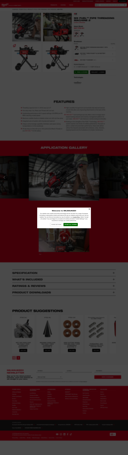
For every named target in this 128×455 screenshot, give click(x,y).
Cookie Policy (76, 217)
